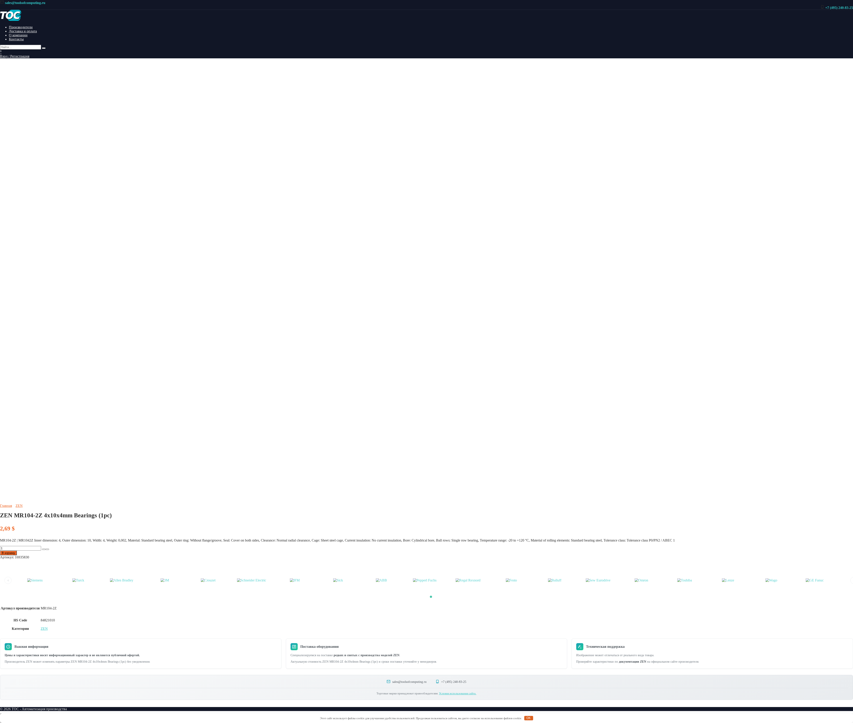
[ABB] (381, 580)
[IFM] (295, 580)
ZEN (19, 506)
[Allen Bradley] (122, 580)
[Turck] (78, 580)
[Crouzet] (208, 580)
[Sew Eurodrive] (598, 580)
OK (528, 718)
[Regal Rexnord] (468, 580)
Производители (21, 27)
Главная (6, 506)
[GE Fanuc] (815, 580)
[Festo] (511, 580)
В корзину (8, 553)
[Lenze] (728, 580)
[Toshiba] (685, 580)
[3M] (165, 580)
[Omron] (641, 580)
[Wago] (771, 580)
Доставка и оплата (23, 31)
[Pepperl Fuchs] (425, 580)
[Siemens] (35, 580)
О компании (18, 35)
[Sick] (338, 580)
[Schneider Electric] (251, 580)
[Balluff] (555, 580)
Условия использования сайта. (457, 693)
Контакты (16, 39)
